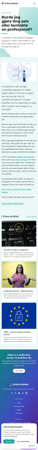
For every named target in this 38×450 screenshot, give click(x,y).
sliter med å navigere (19, 160)
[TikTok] (23, 393)
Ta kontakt (19, 371)
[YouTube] (19, 393)
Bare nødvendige (23, 441)
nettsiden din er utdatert (25, 157)
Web (19, 403)
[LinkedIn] (26, 393)
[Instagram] (15, 393)
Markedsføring (19, 406)
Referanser (19, 413)
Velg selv (32, 445)
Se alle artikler (31, 217)
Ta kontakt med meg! (12, 203)
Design (19, 410)
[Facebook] (12, 393)
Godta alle (8, 441)
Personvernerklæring (10, 436)
